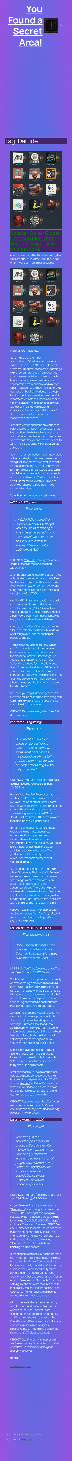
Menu (63, 25)
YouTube (29, 560)
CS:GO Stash (18, 568)
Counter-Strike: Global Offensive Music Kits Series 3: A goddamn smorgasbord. (34, 241)
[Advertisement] (36, 92)
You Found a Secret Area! (25, 25)
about (33, 259)
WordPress (25, 1439)
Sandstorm (18, 1209)
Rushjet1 (25, 1083)
